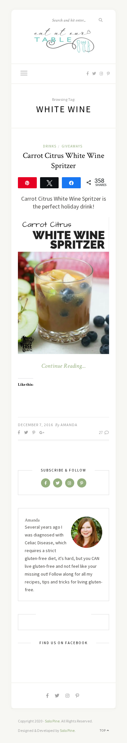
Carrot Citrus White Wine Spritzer (63, 160)
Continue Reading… (63, 366)
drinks (49, 146)
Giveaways (72, 146)
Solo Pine (52, 721)
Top (103, 730)
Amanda (69, 424)
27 (101, 432)
